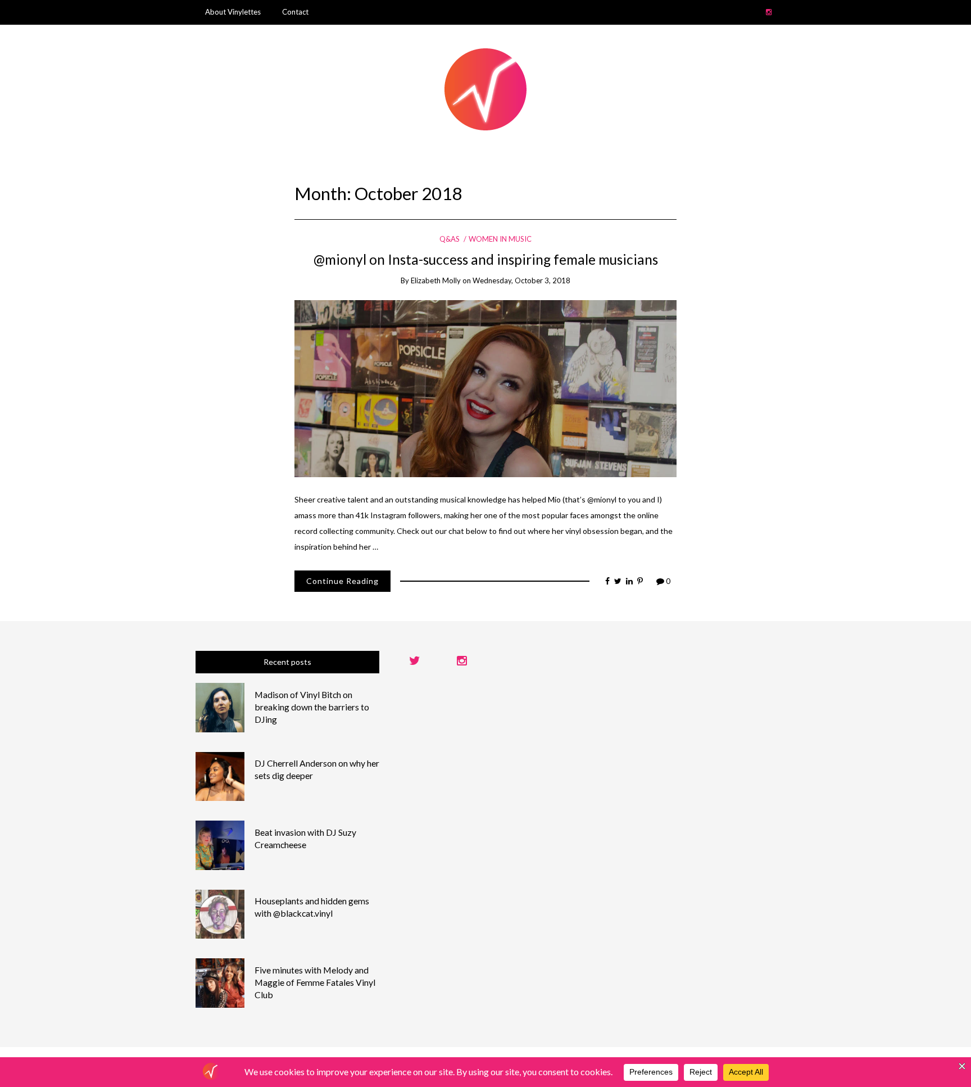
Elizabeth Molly (436, 280)
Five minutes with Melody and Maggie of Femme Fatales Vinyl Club (315, 982)
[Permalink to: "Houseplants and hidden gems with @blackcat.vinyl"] (220, 913)
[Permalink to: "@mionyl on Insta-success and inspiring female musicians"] (485, 387)
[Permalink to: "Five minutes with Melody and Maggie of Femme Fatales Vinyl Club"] (220, 982)
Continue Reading (342, 581)
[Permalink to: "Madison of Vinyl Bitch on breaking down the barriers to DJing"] (220, 707)
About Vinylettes (233, 11)
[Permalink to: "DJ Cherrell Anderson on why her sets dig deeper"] (220, 775)
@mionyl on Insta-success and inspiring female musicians (486, 259)
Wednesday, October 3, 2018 (521, 280)
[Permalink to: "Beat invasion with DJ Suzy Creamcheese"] (220, 844)
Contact (295, 11)
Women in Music (500, 238)
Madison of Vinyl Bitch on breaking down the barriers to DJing (312, 706)
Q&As (449, 238)
